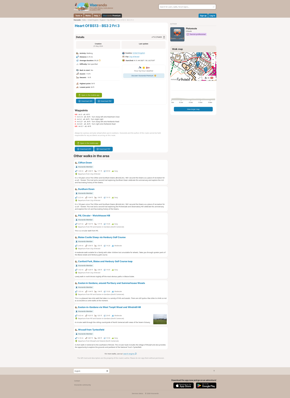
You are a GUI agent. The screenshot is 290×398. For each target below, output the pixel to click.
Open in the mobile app (90, 95)
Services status (137, 393)
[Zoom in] (213, 55)
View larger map (193, 109)
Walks (88, 15)
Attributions (174, 79)
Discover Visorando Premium (142, 76)
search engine (129, 354)
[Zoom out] (213, 60)
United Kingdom (139, 53)
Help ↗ (97, 15)
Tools (78, 15)
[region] (193, 66)
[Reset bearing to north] (213, 64)
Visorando (77, 20)
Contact (77, 381)
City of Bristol (134, 57)
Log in (212, 15)
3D (210, 78)
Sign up (203, 15)
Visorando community (82, 385)
